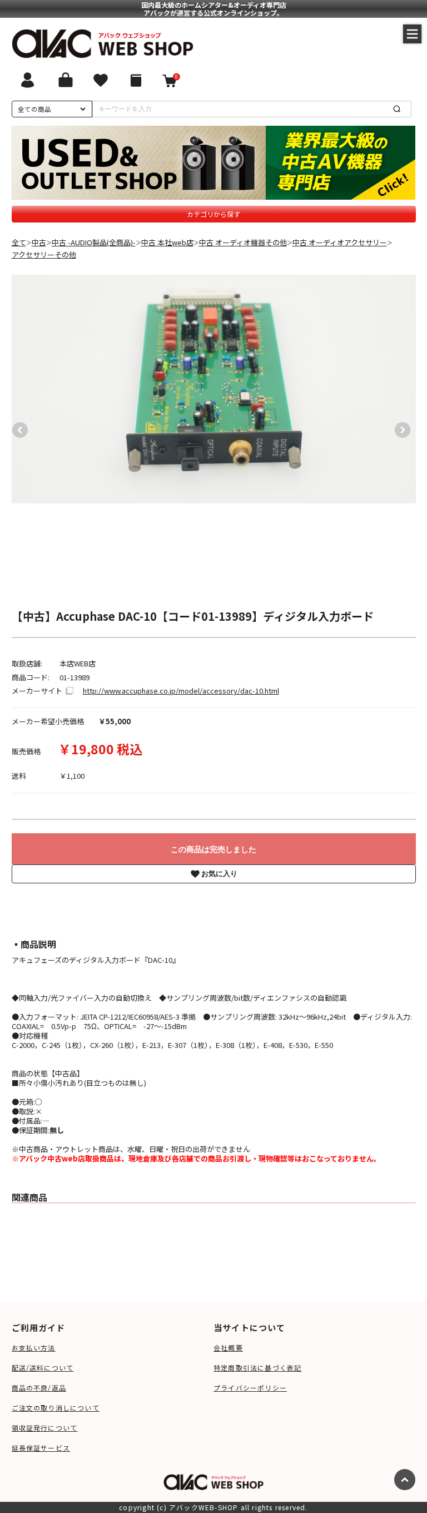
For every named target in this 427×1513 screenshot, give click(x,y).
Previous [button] (17, 427)
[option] (214, 389)
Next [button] (399, 427)
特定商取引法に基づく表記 (257, 1367)
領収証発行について (45, 1427)
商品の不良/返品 (39, 1387)
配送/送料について (43, 1367)
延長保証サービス (41, 1447)
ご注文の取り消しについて (56, 1407)
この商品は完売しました (213, 849)
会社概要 (228, 1347)
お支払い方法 (34, 1347)
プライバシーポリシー (250, 1387)
